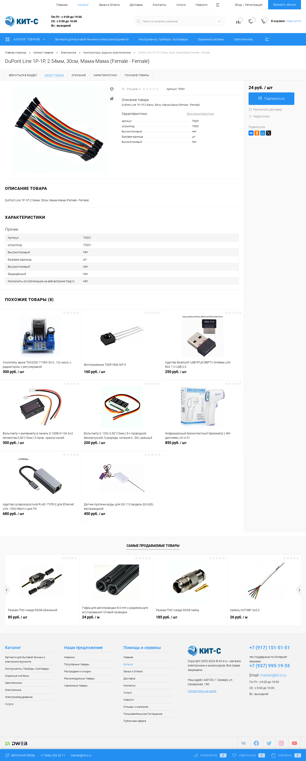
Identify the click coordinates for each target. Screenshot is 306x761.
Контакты (159, 4)
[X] (268, 133)
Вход (238, 4)
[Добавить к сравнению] (112, 98)
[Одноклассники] (256, 133)
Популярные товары (76, 664)
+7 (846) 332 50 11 (53, 755)
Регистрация (253, 4)
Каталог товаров (27, 39)
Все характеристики (200, 113)
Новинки (69, 657)
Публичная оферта (134, 720)
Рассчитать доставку (267, 109)
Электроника (13, 689)
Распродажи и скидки (77, 671)
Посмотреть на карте (202, 691)
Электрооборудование (19, 697)
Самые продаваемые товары (153, 546)
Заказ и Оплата (109, 4)
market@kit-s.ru (273, 675)
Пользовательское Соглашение (142, 713)
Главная (62, 4)
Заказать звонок (284, 4)
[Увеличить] (60, 130)
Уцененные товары (76, 685)
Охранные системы (17, 675)
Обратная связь (22, 755)
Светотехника (13, 682)
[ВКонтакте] (251, 133)
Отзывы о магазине (135, 706)
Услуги (181, 4)
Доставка (136, 4)
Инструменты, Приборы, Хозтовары (27, 668)
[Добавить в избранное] (112, 89)
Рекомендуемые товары (79, 678)
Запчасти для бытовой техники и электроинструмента (25, 659)
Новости (201, 4)
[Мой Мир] (262, 133)
